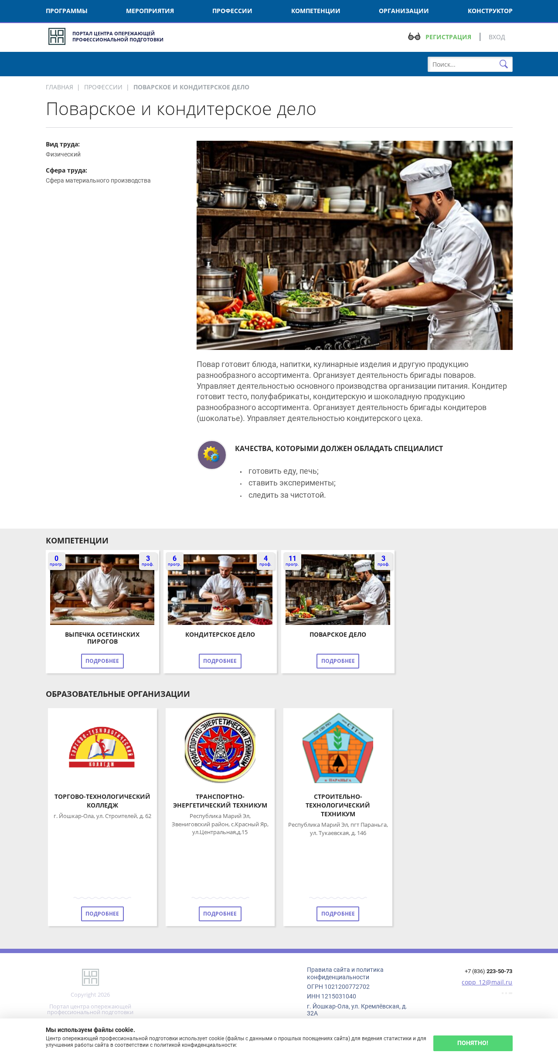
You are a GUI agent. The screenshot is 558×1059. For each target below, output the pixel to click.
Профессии (103, 87)
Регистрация (448, 37)
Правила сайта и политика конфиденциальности (345, 973)
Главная (59, 87)
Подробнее (102, 661)
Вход (497, 37)
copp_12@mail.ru (487, 982)
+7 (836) (488, 971)
